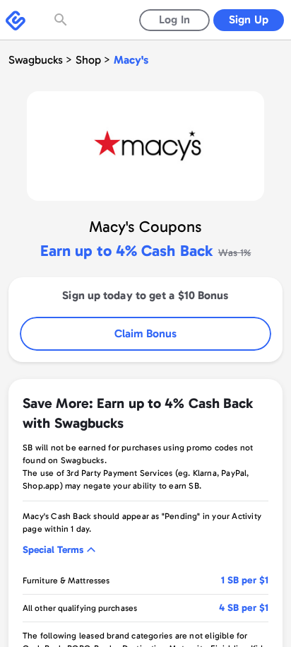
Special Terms (53, 550)
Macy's (131, 59)
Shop (88, 59)
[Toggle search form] (62, 19)
